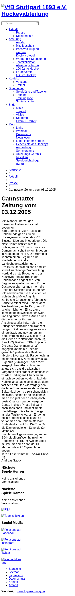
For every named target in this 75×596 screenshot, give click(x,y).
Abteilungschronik (27, 65)
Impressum (16, 575)
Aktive (20, 114)
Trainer (20, 85)
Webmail (21, 131)
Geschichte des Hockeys (32, 144)
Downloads (23, 134)
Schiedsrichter (25, 101)
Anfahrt (20, 42)
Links (19, 127)
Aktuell (13, 29)
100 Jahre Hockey (28, 68)
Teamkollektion (25, 62)
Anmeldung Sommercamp (25, 149)
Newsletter (23, 137)
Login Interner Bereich (30, 140)
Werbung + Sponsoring (31, 58)
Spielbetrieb (16, 88)
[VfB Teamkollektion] (12, 515)
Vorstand (21, 81)
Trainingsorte (24, 98)
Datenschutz (17, 578)
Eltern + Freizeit (26, 121)
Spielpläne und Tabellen (32, 91)
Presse (20, 32)
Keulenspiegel (25, 55)
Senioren (22, 117)
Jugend (21, 111)
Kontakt (14, 78)
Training (21, 94)
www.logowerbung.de (31, 591)
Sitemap (14, 572)
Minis (19, 108)
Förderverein (24, 71)
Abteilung (15, 39)
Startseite (15, 170)
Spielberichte (24, 35)
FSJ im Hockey (26, 75)
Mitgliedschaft (25, 45)
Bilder (12, 104)
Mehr (12, 124)
